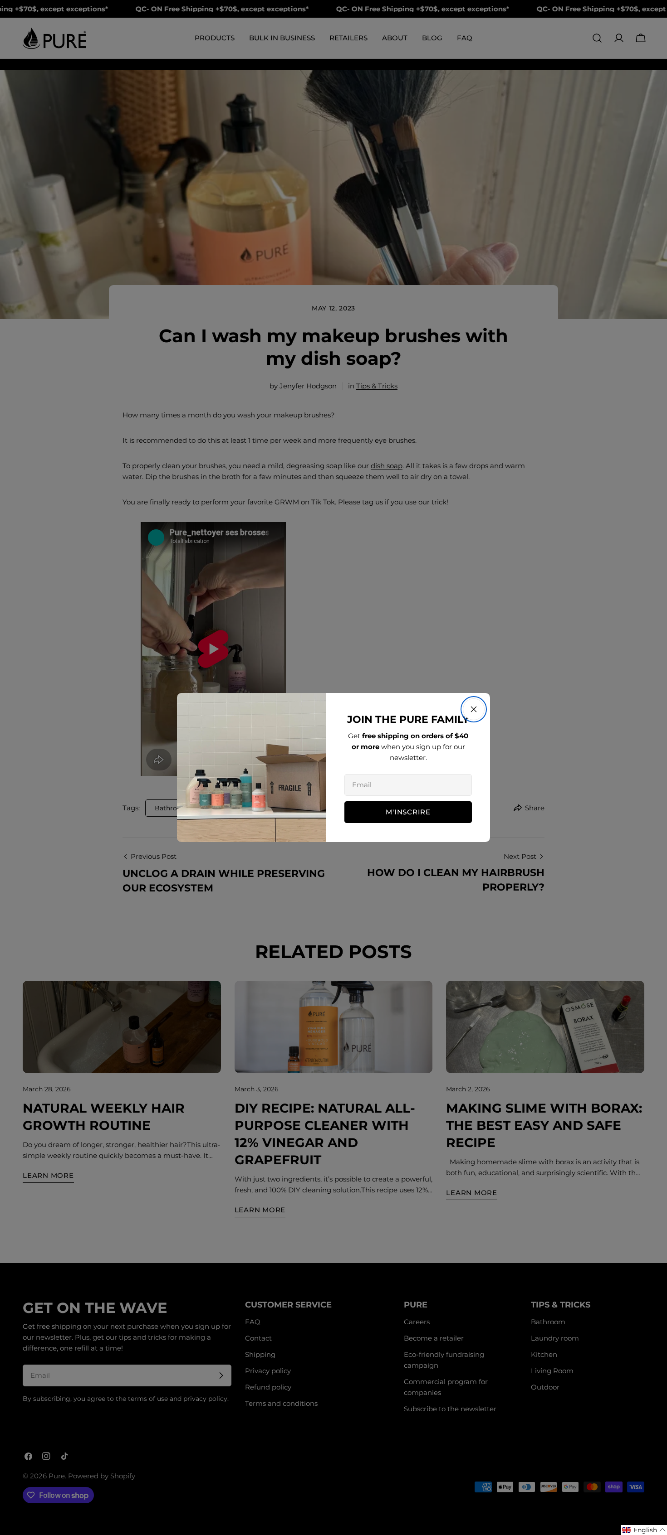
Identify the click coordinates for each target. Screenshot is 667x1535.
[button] (644, 1530)
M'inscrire (408, 812)
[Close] (474, 709)
